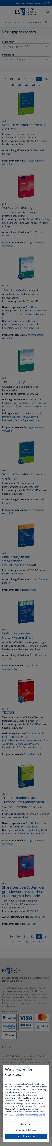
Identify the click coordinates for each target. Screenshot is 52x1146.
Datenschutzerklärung (33, 1114)
